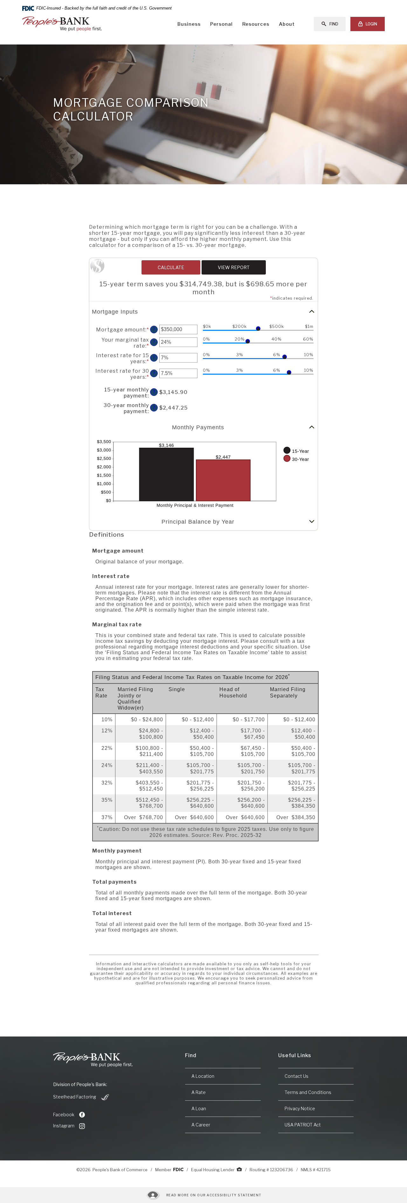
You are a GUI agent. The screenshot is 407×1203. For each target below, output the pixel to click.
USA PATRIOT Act (303, 1124)
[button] (203, 311)
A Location (202, 1076)
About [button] (287, 24)
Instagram (63, 1125)
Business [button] (189, 24)
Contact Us (296, 1076)
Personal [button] (221, 24)
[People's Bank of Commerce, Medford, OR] (62, 24)
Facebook (63, 1114)
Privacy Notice (300, 1108)
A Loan (198, 1108)
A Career (200, 1124)
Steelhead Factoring (81, 1097)
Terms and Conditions (308, 1092)
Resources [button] (255, 24)
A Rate (198, 1092)
